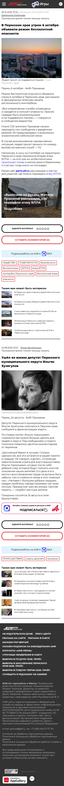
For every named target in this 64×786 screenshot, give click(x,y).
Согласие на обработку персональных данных (27, 734)
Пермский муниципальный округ (20, 412)
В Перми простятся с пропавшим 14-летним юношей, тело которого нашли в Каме (34, 592)
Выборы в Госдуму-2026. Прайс (22, 659)
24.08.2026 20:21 (9, 347)
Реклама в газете (39, 638)
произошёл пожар (13, 162)
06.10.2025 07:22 (9, 12)
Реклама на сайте (14, 638)
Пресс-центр (43, 633)
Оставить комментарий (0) (32, 240)
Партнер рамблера (28, 771)
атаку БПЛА (53, 173)
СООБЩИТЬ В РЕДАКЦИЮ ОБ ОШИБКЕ (24, 674)
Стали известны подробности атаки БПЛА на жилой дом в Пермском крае (35, 312)
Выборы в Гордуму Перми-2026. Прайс (26, 670)
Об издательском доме (17, 633)
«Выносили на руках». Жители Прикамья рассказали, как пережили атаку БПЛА (28, 198)
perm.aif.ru (22, 170)
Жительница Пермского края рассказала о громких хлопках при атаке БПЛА (34, 322)
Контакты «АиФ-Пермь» (17, 650)
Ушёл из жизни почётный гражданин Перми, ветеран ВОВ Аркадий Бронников (35, 601)
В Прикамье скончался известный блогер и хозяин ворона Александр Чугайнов (34, 582)
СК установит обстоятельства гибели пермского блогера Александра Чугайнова (37, 573)
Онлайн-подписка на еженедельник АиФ (29, 646)
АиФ (16, 83)
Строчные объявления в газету (22, 654)
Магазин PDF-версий (15, 642)
